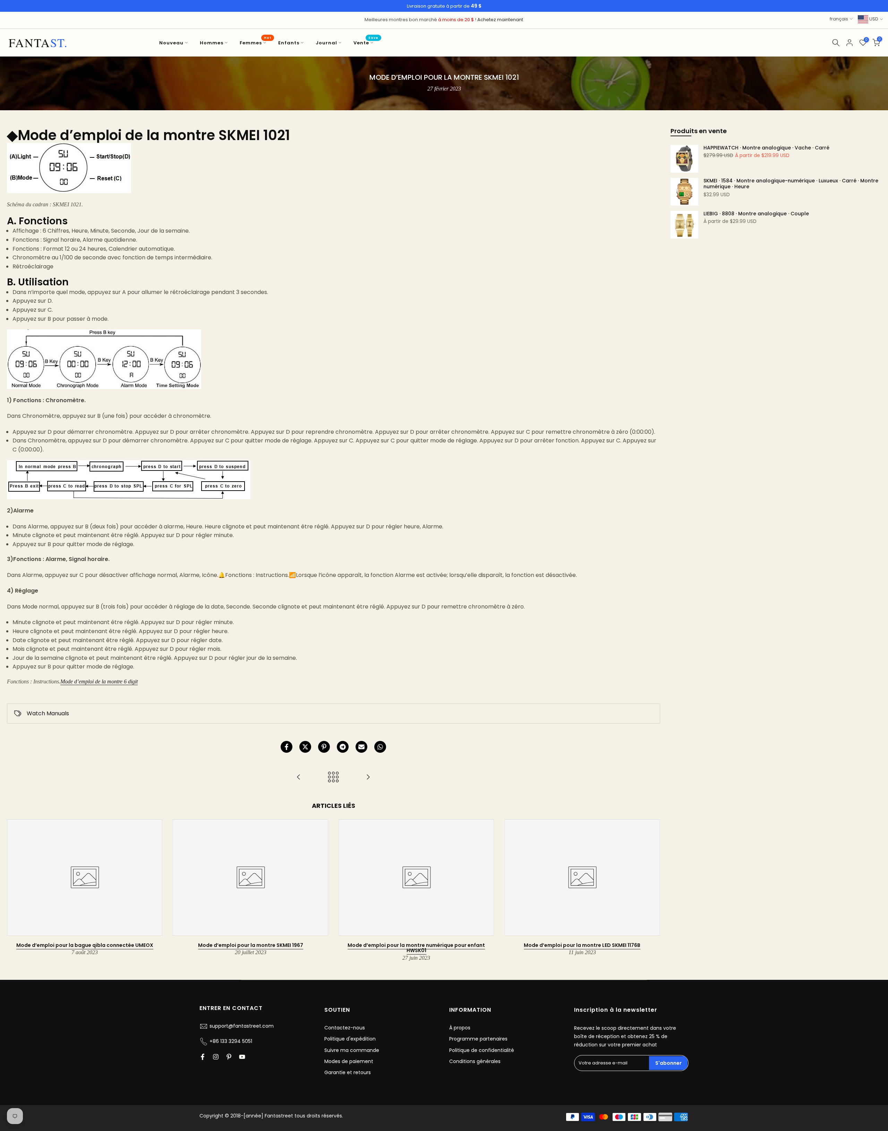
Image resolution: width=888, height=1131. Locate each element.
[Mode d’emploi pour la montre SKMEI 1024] (368, 777)
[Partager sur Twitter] (305, 747)
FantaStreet (38, 43)
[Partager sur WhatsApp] (380, 747)
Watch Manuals (48, 713)
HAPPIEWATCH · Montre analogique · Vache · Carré (766, 148)
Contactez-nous (344, 1027)
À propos (459, 1027)
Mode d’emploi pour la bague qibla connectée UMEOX (84, 945)
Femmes (255, 42)
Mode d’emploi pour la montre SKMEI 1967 (250, 945)
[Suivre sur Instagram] (216, 1057)
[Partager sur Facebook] (286, 747)
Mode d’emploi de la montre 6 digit (99, 681)
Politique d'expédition (350, 1038)
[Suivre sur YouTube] (242, 1057)
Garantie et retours (347, 1072)
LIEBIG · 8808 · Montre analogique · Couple (756, 214)
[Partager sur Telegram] (343, 747)
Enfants (288, 43)
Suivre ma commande (351, 1050)
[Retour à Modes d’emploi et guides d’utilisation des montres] (333, 777)
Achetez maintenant (500, 19)
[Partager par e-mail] (361, 747)
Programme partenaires (478, 1038)
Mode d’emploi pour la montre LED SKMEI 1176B (582, 945)
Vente (365, 42)
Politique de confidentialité (481, 1050)
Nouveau (171, 43)
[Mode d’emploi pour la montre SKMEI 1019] (298, 777)
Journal (326, 43)
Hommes (211, 43)
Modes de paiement (348, 1061)
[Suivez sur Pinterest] (229, 1057)
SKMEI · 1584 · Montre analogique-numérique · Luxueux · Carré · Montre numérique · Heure (790, 184)
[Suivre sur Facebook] (202, 1057)
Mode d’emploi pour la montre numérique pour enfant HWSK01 (416, 948)
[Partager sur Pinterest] (324, 747)
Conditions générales (475, 1061)
